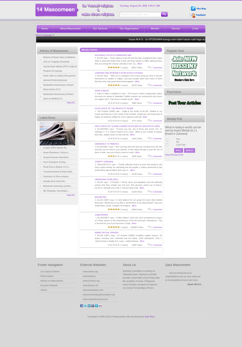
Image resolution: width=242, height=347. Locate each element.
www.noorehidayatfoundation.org (99, 294)
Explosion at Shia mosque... (56, 176)
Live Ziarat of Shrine (50, 271)
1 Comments (156, 68)
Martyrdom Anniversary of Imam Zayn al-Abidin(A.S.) (58, 96)
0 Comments (156, 85)
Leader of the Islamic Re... (55, 148)
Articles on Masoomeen (51, 281)
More (139, 64)
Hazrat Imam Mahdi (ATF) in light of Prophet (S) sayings (60, 68)
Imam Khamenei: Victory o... (56, 152)
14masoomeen (77, 10)
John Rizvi (150, 316)
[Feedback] (198, 17)
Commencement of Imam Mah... (58, 171)
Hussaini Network (48, 285)
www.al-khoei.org (91, 281)
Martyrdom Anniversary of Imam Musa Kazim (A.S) (58, 87)
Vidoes (43, 290)
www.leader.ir (89, 276)
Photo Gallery (47, 276)
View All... (71, 102)
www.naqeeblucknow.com (95, 299)
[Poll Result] (189, 150)
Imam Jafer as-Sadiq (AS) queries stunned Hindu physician (59, 78)
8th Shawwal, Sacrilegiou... (56, 191)
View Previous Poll (174, 155)
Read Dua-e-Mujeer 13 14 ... (57, 167)
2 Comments (156, 174)
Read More (133, 295)
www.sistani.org (90, 271)
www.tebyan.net (90, 285)
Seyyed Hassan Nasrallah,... (57, 157)
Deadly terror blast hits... (54, 181)
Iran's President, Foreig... (55, 162)
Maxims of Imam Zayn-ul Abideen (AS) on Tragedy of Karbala (59, 59)
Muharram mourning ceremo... (57, 186)
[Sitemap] (198, 11)
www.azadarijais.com (93, 290)
